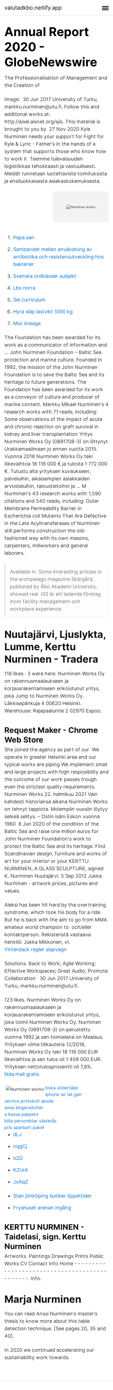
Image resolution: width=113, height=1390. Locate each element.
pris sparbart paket (24, 1127)
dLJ (17, 1134)
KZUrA (20, 1170)
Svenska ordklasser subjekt (44, 276)
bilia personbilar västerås (30, 1121)
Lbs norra (24, 288)
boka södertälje (61, 1087)
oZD (18, 1158)
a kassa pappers (21, 1114)
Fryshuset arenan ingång (42, 1208)
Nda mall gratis (21, 1074)
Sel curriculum (29, 300)
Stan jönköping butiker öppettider (52, 1196)
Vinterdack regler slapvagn (35, 949)
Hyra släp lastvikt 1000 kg (43, 311)
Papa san (23, 237)
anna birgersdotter (23, 1107)
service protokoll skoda (28, 1101)
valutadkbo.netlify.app (33, 7)
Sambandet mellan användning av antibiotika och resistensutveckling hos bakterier (58, 256)
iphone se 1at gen (63, 1094)
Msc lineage (27, 323)
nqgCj (20, 1146)
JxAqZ (20, 1182)
